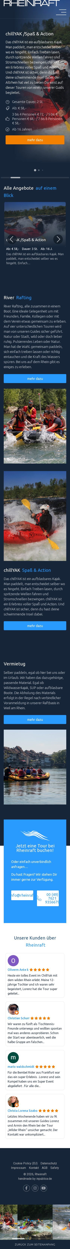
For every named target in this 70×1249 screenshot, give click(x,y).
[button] (35, 170)
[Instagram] (35, 1188)
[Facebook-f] (26, 1188)
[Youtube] (43, 1188)
